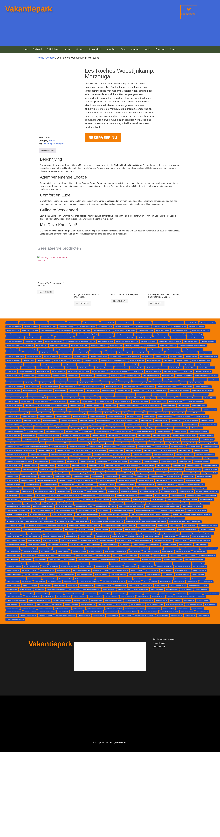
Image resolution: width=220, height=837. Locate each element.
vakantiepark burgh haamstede (78, 458)
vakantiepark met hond (143, 394)
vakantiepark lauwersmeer (59, 401)
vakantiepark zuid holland (156, 352)
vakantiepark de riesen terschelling (81, 443)
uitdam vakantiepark (112, 488)
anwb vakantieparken (202, 611)
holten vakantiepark (166, 570)
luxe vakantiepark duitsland (31, 551)
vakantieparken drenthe (116, 345)
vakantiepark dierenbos (98, 435)
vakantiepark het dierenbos (50, 420)
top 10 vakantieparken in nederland (44, 491)
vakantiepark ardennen (46, 476)
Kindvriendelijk (94, 49)
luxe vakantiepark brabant (48, 551)
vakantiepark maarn (107, 398)
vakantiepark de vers (156, 439)
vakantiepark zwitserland (31, 352)
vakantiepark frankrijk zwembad (80, 424)
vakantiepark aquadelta (111, 476)
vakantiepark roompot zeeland (90, 379)
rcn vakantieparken (133, 518)
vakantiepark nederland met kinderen (166, 386)
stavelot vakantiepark (210, 495)
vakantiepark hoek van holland (195, 413)
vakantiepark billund (102, 461)
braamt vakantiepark (12, 604)
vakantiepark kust (29, 405)
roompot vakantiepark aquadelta (86, 510)
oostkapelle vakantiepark (207, 529)
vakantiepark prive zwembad (14, 383)
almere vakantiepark (98, 615)
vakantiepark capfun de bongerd (35, 458)
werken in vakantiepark (108, 322)
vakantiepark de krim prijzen (127, 446)
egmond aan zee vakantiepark (178, 585)
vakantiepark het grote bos (201, 416)
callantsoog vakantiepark (80, 600)
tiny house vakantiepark (63, 491)
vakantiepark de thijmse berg (190, 439)
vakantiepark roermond (140, 379)
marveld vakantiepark (201, 544)
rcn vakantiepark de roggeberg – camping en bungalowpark (107, 521)
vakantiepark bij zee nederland (119, 461)
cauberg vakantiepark (143, 596)
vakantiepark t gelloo (186, 371)
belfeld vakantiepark (168, 608)
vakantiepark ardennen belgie (29, 476)
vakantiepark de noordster (173, 443)
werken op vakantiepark (74, 322)
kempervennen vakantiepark (31, 566)
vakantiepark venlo (71, 367)
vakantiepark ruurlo (61, 379)
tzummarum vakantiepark (154, 488)
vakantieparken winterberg (122, 326)
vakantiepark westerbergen (137, 360)
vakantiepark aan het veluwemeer (86, 484)
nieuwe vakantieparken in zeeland (16, 540)
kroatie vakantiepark (40, 559)
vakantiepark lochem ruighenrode (166, 398)
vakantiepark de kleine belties (46, 450)
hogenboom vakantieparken (182, 570)
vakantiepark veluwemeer (86, 367)
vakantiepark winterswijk (43, 360)
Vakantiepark (28, 9)
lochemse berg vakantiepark (151, 551)
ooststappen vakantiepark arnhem (188, 529)
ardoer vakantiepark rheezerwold (148, 611)
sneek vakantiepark (38, 499)
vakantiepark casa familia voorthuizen (17, 454)
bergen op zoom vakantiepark (95, 608)
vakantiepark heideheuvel (191, 420)
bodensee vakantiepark (71, 604)
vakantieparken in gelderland (105, 341)
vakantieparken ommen (162, 330)
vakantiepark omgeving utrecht (15, 386)
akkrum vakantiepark (176, 615)
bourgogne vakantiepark (27, 604)
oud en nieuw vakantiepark (86, 529)
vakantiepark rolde (125, 379)
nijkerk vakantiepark (184, 536)
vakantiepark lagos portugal (140, 401)
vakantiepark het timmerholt (97, 416)
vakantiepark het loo (149, 416)
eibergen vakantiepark (161, 585)
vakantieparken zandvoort (105, 326)
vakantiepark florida (154, 424)
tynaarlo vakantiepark (169, 488)
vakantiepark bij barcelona (145, 469)
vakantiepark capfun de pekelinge (205, 454)
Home (40, 57)
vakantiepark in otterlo (136, 409)
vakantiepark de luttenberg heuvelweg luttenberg (35, 446)
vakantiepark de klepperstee (210, 446)
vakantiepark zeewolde (80, 356)
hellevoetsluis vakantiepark (119, 574)
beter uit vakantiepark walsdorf (155, 604)
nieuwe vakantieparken (34, 540)
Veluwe (79, 49)
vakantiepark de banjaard (201, 450)
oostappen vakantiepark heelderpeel (148, 533)
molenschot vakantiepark (93, 544)
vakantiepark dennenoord (206, 435)
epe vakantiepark (72, 585)
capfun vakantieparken (158, 596)
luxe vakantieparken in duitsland (139, 548)
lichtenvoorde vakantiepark (183, 551)
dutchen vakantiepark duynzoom (91, 589)
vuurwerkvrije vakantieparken (142, 322)
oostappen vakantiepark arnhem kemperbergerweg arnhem (197, 533)
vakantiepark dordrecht (180, 431)
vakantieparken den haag (150, 345)
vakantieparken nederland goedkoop (87, 334)
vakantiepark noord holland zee (69, 386)
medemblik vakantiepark (185, 544)
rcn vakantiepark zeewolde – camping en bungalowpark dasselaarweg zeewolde (162, 518)
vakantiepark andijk (142, 476)
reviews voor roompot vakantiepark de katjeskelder (114, 514)
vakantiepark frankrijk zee (98, 424)
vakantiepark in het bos (194, 409)
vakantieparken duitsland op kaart (59, 345)
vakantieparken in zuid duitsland (103, 337)
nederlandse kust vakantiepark (143, 540)
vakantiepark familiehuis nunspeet (172, 424)
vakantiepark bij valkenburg (14, 465)
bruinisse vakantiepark (147, 600)
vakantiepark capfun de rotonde (184, 454)
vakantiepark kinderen (169, 405)
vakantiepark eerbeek (133, 428)
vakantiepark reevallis (186, 379)
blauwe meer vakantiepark (88, 604)
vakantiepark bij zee (135, 461)
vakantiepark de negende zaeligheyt (207, 443)
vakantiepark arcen (97, 476)
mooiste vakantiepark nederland (36, 544)
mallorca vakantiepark (45, 548)
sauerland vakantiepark (81, 503)
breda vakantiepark (189, 600)
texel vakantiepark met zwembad (148, 491)
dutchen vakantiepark (108, 589)
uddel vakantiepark (139, 488)
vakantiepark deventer (144, 435)
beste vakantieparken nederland (174, 604)
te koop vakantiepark (27, 495)
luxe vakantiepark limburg (13, 551)
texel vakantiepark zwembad (129, 491)
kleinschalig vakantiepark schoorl (130, 559)
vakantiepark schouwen (117, 375)
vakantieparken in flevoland (148, 341)
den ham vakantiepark (150, 593)
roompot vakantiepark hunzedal (64, 506)
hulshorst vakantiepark (115, 566)
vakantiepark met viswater (36, 394)
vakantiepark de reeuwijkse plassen (102, 443)
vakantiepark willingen (75, 360)
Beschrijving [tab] (47, 150)
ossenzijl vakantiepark (102, 529)
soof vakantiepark (25, 499)
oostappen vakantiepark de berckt (170, 533)
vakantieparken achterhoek (115, 349)
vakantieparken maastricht (177, 334)
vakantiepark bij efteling (193, 465)
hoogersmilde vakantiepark (29, 570)
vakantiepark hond (141, 413)
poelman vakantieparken (13, 529)
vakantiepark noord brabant (131, 386)
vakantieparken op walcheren (82, 330)
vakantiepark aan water (177, 480)
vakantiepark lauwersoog (41, 401)
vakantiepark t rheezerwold (153, 371)
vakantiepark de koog (194, 446)
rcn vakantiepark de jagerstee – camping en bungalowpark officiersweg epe (46, 525)
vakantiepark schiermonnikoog (151, 375)
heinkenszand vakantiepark (136, 574)
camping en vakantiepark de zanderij (16, 600)
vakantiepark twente (190, 367)
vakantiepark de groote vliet (81, 450)
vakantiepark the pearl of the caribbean (78, 371)
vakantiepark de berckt (185, 450)
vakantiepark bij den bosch (47, 469)
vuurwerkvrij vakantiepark (160, 322)
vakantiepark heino (176, 420)
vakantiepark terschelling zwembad (118, 371)
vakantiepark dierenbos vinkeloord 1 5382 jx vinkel (76, 435)
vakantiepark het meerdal (134, 416)
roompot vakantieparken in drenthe (179, 503)
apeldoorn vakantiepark (187, 611)
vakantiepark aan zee (161, 480)
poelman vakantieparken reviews (208, 525)
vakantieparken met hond (160, 334)
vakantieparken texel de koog (30, 330)
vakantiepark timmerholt (58, 371)
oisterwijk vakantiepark (86, 536)
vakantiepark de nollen (189, 443)
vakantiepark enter (12, 428)
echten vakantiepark (74, 589)
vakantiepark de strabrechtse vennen (16, 443)
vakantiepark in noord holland (153, 409)
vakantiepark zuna (95, 352)
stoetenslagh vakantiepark (194, 495)
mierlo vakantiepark (154, 544)
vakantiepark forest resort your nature (136, 424)
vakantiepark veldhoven (121, 367)
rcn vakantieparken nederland (117, 518)
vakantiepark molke (60, 390)
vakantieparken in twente (144, 337)
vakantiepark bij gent (178, 465)
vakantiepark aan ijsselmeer (49, 484)
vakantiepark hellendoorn (161, 420)
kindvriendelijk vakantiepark (163, 563)
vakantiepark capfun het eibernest (142, 454)
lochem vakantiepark (167, 551)
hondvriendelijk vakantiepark (100, 570)
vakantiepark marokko (54, 143)
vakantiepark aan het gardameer (145, 484)
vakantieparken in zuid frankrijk (84, 337)
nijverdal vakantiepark (169, 536)
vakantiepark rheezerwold (170, 379)
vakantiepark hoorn (128, 413)
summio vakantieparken (89, 495)
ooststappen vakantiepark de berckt (166, 529)
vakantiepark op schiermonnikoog (160, 383)
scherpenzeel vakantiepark (31, 503)
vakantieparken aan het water (172, 349)
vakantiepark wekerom (182, 360)
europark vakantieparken (13, 585)
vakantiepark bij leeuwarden (131, 465)
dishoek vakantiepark (90, 593)
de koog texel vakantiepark (33, 596)
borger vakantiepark (57, 604)
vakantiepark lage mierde (175, 401)
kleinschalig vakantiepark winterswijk (87, 559)
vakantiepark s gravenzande (45, 379)
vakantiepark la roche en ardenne (194, 401)
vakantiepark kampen (12, 409)
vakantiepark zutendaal (80, 352)
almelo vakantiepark (112, 615)
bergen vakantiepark (78, 608)
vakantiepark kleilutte (110, 405)
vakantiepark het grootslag (14, 420)
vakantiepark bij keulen (148, 465)
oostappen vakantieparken (35, 533)
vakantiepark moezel (138, 390)
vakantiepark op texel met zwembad (120, 383)
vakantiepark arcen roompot (62, 476)
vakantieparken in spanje (178, 337)
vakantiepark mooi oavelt (13, 390)
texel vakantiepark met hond (168, 491)
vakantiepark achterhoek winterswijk (46, 480)
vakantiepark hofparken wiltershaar (158, 413)
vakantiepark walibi (83, 364)
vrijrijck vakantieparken (177, 322)
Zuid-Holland (53, 49)
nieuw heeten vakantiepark (124, 540)
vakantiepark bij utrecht (30, 465)
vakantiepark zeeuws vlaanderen (98, 356)
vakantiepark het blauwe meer (69, 420)
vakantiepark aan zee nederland (106, 480)
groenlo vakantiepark (125, 578)
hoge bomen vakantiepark (48, 574)
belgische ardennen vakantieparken (134, 608)
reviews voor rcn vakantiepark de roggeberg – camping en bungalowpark (150, 514)
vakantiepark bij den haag (30, 469)
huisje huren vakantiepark (146, 566)
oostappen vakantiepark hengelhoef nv (103, 533)
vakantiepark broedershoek (193, 458)
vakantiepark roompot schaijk (109, 379)
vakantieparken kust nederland (15, 337)
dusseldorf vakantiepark (124, 589)
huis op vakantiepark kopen (182, 566)
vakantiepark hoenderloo (177, 413)
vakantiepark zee (147, 356)
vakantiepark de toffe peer (172, 439)
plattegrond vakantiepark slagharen (32, 529)
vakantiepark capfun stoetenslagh (82, 454)
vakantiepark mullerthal (186, 386)
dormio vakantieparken (172, 589)
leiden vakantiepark (145, 555)
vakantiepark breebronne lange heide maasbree (19, 461)
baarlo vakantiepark (198, 608)
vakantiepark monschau (45, 390)
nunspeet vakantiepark (118, 536)
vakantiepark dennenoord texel (161, 435)
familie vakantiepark (165, 581)
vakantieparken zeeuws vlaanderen (86, 326)
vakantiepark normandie (32, 386)
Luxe (25, 49)
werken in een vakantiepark (124, 322)
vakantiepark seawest (101, 375)
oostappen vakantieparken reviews (16, 533)
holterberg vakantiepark (152, 570)
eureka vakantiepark (45, 585)
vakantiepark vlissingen (13, 367)
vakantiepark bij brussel (98, 469)
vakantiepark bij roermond (96, 465)
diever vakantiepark (104, 593)
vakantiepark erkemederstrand (208, 424)
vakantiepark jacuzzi (59, 409)
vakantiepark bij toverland (47, 465)
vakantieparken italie (47, 337)
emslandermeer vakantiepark (103, 585)
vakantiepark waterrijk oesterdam (51, 364)
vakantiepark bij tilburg (63, 465)
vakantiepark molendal (108, 390)
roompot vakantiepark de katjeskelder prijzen (131, 506)
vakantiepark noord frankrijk (113, 386)
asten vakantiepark (63, 611)
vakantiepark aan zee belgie (145, 480)
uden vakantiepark (126, 488)
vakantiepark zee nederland (132, 356)
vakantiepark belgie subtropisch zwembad (82, 473)
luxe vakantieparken (156, 548)
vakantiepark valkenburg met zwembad (156, 367)
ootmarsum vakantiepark (147, 529)
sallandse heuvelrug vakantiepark (99, 503)
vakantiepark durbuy (196, 428)
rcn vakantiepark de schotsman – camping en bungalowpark (73, 521)
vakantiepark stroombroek (13, 375)
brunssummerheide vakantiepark (113, 600)
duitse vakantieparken (157, 589)
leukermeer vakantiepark (13, 555)
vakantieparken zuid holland (48, 326)
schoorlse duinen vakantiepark (141, 499)
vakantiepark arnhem (12, 476)
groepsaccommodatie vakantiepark (84, 578)
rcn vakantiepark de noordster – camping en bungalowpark (184, 521)
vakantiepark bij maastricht (113, 465)
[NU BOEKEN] (188, 9)
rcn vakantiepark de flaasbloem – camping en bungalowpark (119, 525)
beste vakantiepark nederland (194, 604)
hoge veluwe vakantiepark (31, 574)
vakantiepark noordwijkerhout (50, 386)
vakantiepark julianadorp (44, 409)
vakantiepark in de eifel (209, 409)
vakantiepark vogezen (187, 364)
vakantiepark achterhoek (65, 480)
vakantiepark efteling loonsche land (114, 428)
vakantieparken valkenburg (196, 326)
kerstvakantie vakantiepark (14, 566)
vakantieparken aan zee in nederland (135, 349)
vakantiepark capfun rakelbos (101, 454)
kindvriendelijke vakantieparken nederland (122, 563)
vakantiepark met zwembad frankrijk (16, 394)
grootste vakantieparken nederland (16, 578)
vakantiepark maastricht (92, 398)
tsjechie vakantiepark (200, 488)
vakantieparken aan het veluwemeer (192, 349)
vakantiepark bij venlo (185, 461)
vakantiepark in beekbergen (79, 413)
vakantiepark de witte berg (106, 439)
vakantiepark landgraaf (88, 401)
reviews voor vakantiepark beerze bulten (87, 514)
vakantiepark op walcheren (101, 383)
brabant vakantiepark (202, 600)
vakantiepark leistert (26, 401)
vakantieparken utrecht (13, 330)
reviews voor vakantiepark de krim (197, 510)
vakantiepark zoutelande (190, 352)
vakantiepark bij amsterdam (193, 469)
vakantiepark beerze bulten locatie (145, 473)
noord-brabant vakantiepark (135, 536)
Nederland (111, 49)
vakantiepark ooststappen (196, 383)
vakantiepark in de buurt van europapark (17, 413)
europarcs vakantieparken (30, 585)
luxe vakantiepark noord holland (190, 548)
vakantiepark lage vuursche (158, 401)
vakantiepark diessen (29, 435)
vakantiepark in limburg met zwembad (174, 409)
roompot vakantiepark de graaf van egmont (18, 510)
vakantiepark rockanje (155, 379)
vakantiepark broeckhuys (210, 458)
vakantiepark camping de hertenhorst (57, 458)
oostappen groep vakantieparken (31, 536)
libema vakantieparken (199, 551)
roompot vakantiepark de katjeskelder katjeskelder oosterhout (162, 506)
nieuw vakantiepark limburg (107, 540)
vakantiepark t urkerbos (137, 371)
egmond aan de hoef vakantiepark (198, 585)
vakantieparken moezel (106, 334)
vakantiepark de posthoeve (138, 443)
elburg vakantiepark (134, 585)
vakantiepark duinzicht (72, 431)
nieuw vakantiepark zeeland (50, 540)
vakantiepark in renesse (121, 409)
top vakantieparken (27, 491)
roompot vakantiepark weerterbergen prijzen (18, 506)
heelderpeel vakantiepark (153, 574)
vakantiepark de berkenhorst (168, 450)
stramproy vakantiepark (161, 495)
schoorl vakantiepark (158, 499)
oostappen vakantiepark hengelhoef (125, 533)
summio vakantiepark (146, 495)
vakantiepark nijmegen (148, 386)
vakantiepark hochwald (13, 416)
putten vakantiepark (175, 525)
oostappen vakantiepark (13, 536)
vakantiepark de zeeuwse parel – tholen (65, 439)
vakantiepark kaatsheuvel (28, 409)
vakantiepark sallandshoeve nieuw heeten (206, 375)
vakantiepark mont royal (29, 390)
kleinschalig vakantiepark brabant (79, 563)
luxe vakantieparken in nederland (118, 548)
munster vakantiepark (180, 540)
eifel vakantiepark (147, 585)
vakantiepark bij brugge (114, 469)
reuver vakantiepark (80, 518)
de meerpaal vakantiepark (211, 593)
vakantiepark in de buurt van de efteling (41, 413)
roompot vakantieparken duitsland (200, 503)
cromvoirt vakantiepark (79, 596)
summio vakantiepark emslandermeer (127, 495)
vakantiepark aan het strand (106, 484)
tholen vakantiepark (113, 491)
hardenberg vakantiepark (182, 574)
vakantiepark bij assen (161, 469)
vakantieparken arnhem (45, 349)
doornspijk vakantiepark (13, 593)
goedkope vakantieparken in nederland (162, 578)
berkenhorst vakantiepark (45, 608)
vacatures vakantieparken (31, 488)
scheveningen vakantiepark (14, 503)
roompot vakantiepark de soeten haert (106, 506)
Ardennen (135, 49)
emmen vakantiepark (120, 585)
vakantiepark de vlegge (141, 439)
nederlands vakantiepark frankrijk (163, 540)
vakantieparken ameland (98, 349)
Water (147, 49)
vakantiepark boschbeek (57, 461)
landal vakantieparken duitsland (207, 555)
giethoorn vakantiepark (13, 581)
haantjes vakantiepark (198, 574)
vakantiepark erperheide (190, 424)
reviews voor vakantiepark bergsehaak (62, 514)
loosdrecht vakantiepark (95, 551)
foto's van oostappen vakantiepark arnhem (114, 581)
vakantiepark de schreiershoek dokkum (57, 443)
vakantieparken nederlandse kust (200, 330)
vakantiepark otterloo (84, 383)
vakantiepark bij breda (129, 469)
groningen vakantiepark (50, 578)
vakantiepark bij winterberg (151, 461)
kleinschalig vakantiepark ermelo (58, 563)
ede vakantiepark (39, 589)
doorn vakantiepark (28, 593)
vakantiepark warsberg (69, 364)
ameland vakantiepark (84, 615)
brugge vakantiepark (161, 600)
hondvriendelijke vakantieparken (81, 570)
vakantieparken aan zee (154, 349)
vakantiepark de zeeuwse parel (87, 439)
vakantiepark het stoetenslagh (116, 416)
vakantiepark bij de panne (64, 469)
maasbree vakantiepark (77, 548)
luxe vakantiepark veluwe (171, 548)
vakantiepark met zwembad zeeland (157, 390)
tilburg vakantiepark (78, 491)
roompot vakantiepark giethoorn (84, 506)
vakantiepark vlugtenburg (202, 364)
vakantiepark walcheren (98, 364)
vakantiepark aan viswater (193, 480)
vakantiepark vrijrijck (131, 364)
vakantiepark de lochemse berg (77, 446)
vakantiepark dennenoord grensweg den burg (184, 435)
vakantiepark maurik (173, 394)
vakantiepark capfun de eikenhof (15, 458)
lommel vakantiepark (134, 551)
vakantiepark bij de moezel (81, 469)
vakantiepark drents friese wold (123, 431)
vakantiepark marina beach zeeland (16, 398)
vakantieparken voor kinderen (178, 326)
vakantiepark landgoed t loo (105, 401)
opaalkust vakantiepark (131, 529)
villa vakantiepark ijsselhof (207, 322)
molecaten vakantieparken (110, 544)
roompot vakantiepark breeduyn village (43, 510)
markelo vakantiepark (12, 548)
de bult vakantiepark (48, 596)
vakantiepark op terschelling (141, 383)
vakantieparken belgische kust (168, 345)
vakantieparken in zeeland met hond (125, 337)
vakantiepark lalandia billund (122, 401)
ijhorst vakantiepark (101, 566)
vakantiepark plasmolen (31, 383)
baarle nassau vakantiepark (14, 611)
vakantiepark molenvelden (76, 390)
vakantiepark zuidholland (124, 352)
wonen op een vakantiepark (57, 322)
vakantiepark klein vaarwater (94, 405)
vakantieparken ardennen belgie (63, 349)
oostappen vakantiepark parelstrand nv (56, 533)
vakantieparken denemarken (132, 345)
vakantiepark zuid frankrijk (173, 352)
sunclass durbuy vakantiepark (71, 495)
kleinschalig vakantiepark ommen (173, 559)
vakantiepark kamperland (198, 405)
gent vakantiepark (26, 581)
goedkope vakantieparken (182, 578)
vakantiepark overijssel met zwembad (66, 383)
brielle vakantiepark (175, 600)
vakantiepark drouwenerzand (103, 431)
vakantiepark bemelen (45, 473)
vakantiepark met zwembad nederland (202, 390)
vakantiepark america (188, 476)
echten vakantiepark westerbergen (56, 589)
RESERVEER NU (103, 137)
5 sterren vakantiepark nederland (15, 619)
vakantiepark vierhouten (56, 367)
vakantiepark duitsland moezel (35, 431)
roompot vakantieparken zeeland (134, 503)
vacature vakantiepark (63, 488)
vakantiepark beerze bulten (191, 473)
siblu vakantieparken (88, 499)
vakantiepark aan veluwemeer (15, 484)
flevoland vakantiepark (134, 581)
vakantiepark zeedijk (116, 356)
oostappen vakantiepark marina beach (79, 533)
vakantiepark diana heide (128, 435)
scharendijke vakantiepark (65, 503)
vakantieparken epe (28, 345)
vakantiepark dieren (113, 435)
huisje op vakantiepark (131, 566)
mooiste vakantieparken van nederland (200, 540)
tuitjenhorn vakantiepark (185, 488)
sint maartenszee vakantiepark (55, 499)
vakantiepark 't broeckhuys (14, 488)
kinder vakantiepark (198, 563)
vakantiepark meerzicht (159, 394)
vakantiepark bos (72, 461)
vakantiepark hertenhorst (103, 420)
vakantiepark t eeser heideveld (203, 371)
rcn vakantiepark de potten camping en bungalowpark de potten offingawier (146, 521)
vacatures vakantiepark (47, 488)
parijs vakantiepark (70, 529)
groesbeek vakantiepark (65, 578)
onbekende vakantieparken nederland (53, 536)
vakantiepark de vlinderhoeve (124, 439)
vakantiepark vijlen (42, 367)
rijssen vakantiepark (103, 510)
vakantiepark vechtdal (137, 367)
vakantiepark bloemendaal (87, 461)
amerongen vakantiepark (45, 615)
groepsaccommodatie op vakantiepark (107, 578)
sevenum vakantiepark (103, 499)
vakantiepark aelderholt (27, 480)
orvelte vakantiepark (116, 529)
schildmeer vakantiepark (206, 499)
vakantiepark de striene (207, 439)
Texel (123, 49)
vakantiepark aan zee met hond (126, 480)
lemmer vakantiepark (131, 555)
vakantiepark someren (59, 375)
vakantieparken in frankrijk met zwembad (127, 341)
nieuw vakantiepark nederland (88, 540)
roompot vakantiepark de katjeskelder (192, 506)
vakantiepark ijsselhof (95, 413)
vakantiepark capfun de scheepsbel (163, 454)
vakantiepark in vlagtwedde (104, 409)
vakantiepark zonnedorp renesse (15, 356)
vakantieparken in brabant (191, 341)
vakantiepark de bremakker (99, 450)
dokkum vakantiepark (56, 593)
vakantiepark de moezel (13, 446)
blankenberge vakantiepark (105, 604)
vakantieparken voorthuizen (160, 326)
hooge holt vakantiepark (63, 570)
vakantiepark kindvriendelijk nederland (129, 405)
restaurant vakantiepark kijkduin (97, 518)
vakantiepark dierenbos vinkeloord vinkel (48, 435)
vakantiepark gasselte (62, 424)
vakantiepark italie (73, 409)
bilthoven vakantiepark (121, 604)
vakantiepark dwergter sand (164, 428)
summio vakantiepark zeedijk (106, 495)
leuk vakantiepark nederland (65, 555)
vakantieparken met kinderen (142, 334)
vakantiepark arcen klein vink (81, 476)
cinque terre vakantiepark (127, 596)
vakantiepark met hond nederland (125, 394)
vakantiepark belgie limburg (125, 473)
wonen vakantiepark (41, 322)
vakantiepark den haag (46, 439)
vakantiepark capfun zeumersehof (39, 454)
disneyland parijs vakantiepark (73, 593)
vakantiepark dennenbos (13, 439)
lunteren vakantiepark (64, 551)
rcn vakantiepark (162, 525)
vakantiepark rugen (74, 379)
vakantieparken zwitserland (14, 326)
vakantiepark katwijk (183, 405)
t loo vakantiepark (40, 495)
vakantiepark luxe (120, 398)
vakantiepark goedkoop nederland (44, 424)
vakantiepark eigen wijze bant (78, 428)
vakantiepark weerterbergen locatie (201, 360)
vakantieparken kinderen (32, 337)
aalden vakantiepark (203, 615)
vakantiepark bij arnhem (176, 469)
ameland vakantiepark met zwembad (65, 615)
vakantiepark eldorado (41, 428)
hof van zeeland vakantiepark (66, 574)
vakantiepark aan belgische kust (165, 484)
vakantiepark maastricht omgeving (73, 398)
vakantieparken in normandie (14, 341)
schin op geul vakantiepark (190, 499)
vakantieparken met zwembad (124, 334)
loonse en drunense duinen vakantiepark (115, 551)
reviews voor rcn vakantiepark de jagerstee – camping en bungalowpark (26, 518)
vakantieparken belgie (12, 349)
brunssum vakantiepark (132, 600)
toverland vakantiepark (13, 491)
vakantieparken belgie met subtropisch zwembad (192, 345)
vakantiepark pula (213, 379)
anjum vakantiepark (12, 615)
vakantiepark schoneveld (133, 375)
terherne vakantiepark (12, 495)
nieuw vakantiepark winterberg (69, 540)
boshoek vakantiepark (42, 604)
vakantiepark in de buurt (62, 413)
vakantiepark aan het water (67, 484)
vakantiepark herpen (146, 420)
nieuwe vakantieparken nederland (201, 536)
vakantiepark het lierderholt (165, 416)
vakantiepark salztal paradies (184, 375)
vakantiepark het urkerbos (80, 416)
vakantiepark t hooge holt (170, 371)
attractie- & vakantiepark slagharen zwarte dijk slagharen (40, 611)
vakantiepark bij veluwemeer (201, 461)
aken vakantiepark (190, 615)
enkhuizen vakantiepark (86, 585)
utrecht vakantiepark (98, 488)
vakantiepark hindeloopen (29, 416)
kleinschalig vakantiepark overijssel (151, 559)
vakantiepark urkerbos (176, 367)
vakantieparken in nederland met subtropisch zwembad (80, 341)
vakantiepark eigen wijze (95, 428)
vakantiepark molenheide (92, 390)
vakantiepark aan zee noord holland (85, 480)
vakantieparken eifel (41, 345)
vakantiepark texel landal (98, 371)
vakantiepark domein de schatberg (198, 431)
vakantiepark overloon (47, 383)
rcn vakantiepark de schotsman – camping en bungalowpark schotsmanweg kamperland (30, 521)
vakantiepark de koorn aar (178, 446)
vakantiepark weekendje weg (14, 364)
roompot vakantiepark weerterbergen (43, 506)
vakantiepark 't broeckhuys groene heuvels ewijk (190, 484)
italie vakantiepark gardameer (69, 566)
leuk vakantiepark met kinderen (84, 555)
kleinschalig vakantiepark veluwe (109, 559)
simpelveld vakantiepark (73, 499)
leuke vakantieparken (28, 555)
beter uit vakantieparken (137, 604)
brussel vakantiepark (96, 600)
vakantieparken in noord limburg (33, 341)
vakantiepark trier (11, 371)
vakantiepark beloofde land (61, 473)
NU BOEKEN (188, 14)
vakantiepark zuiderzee (140, 352)
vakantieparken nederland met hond (40, 334)
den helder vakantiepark (135, 593)
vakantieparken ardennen (81, 349)
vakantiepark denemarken (30, 439)
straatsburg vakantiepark (177, 495)
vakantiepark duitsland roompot (15, 431)
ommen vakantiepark (71, 536)
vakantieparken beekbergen (29, 349)
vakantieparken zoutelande (66, 326)
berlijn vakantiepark (210, 604)
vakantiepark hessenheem (87, 420)
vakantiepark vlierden (28, 367)
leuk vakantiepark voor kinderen (46, 555)
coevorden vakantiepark (111, 596)
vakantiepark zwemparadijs (48, 352)
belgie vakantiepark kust (153, 608)
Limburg (67, 49)
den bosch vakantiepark (166, 593)
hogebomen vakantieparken (14, 574)
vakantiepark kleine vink (76, 405)
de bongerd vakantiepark (63, 596)
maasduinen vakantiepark (60, 548)
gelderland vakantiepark (54, 581)
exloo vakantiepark (179, 581)
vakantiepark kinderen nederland (151, 405)
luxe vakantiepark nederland (209, 548)
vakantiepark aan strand (32, 484)
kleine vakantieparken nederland (99, 563)
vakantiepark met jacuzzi (86, 394)
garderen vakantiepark (70, 581)
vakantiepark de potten (121, 443)
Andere (173, 49)
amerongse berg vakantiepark (28, 615)
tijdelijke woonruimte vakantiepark (96, 491)
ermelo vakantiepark (59, 585)
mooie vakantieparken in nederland (57, 544)
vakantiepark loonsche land (135, 398)
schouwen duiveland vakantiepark (121, 499)
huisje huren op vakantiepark (164, 566)
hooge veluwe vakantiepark (47, 570)
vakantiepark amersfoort (173, 476)
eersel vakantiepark (12, 589)
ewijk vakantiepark (192, 581)
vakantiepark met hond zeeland (105, 394)
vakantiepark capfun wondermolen (60, 454)
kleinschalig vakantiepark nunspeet (194, 559)
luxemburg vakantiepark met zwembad (96, 548)
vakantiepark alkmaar (12, 480)
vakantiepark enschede (26, 428)
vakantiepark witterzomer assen (208, 356)
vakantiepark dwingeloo (148, 428)
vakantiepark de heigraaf (63, 450)
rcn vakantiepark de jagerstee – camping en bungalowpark (84, 525)
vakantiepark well (168, 360)
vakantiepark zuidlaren (109, 352)
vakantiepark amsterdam (156, 476)
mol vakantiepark (124, 544)
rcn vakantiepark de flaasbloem (146, 525)
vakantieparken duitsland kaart (79, 345)
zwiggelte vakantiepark (26, 322)
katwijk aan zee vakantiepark (50, 566)
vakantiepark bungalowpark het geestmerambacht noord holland (107, 458)
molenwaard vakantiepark (76, 544)
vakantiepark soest (73, 375)
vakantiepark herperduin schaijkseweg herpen (126, 420)
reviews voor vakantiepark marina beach (146, 510)
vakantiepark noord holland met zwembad (92, 386)
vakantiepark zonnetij (205, 352)
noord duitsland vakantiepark (153, 536)
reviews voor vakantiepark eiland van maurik (172, 510)
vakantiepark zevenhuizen (34, 356)
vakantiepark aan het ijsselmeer (125, 484)
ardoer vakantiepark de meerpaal (169, 611)
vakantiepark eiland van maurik (58, 428)
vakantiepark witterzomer (13, 360)
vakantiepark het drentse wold (32, 420)
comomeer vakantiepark (95, 596)
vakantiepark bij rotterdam (79, 465)
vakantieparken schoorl (65, 330)
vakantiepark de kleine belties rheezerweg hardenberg (21, 450)
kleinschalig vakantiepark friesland (37, 563)
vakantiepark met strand (53, 394)
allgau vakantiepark (126, 615)
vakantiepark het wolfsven (63, 416)
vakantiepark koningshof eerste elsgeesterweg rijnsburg (52, 405)
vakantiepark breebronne (41, 461)
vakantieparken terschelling (48, 330)
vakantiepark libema (209, 398)
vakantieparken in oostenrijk (195, 337)
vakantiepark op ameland (179, 383)
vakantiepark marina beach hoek (37, 398)
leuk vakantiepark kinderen (103, 555)
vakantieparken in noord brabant (53, 341)
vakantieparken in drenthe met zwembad (170, 341)
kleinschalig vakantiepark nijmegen (16, 563)
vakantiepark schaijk (167, 375)
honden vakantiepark (136, 570)
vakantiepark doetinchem (13, 435)
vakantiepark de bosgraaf (116, 450)
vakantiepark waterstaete (32, 364)
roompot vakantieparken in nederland (156, 503)
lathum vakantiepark (190, 555)
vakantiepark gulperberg (13, 424)
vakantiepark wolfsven (191, 356)
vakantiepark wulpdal (176, 356)
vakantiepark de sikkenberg (37, 443)
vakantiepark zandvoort (161, 356)
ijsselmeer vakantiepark (86, 566)
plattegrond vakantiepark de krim (53, 529)
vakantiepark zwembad (65, 352)
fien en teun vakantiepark (150, 581)
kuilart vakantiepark (26, 559)
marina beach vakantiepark (28, 548)
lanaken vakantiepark (12, 559)
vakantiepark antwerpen (127, 476)
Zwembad (159, 49)
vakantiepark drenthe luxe (163, 431)
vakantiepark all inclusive (204, 476)
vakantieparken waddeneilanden (141, 326)
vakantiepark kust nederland (14, 405)
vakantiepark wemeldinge (154, 360)
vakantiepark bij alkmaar (210, 469)
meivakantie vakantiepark (169, 544)
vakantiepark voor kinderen (170, 364)
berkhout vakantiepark (12, 608)
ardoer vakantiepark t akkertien (128, 611)
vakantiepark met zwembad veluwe (179, 390)
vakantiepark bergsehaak (29, 473)
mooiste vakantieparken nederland (16, 544)
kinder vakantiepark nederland (182, 563)
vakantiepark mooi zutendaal (202, 386)
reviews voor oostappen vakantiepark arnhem (60, 518)
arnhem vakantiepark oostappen (93, 611)
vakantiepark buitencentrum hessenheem (138, 458)
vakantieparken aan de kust (14, 352)
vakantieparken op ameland (146, 330)
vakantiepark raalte (200, 379)
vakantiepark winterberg (60, 360)
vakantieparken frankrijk (13, 345)
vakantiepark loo (150, 398)
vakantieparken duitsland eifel (98, 345)
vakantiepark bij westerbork (168, 461)
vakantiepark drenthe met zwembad (144, 431)
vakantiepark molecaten (124, 390)
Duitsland (37, 49)
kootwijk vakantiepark (54, 559)
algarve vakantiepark (162, 615)
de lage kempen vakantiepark (14, 596)
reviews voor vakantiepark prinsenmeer (122, 510)
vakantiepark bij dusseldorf (210, 465)
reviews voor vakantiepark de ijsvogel (17, 514)
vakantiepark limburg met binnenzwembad (190, 398)
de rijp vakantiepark (181, 593)
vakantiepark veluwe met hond (104, 367)
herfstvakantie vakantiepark (84, 574)
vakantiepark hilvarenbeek (46, 416)
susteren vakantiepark (54, 495)
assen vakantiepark (76, 611)
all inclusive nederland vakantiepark (144, 615)
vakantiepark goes (27, 424)
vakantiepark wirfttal (28, 360)
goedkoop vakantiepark (198, 578)
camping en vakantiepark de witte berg (39, 600)
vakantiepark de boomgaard (133, 450)
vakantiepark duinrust (87, 431)
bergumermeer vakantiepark (62, 608)
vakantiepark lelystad (12, 401)
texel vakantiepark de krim (186, 491)
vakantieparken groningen (207, 341)
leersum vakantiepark (175, 555)
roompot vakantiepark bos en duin (65, 510)
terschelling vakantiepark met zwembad (206, 491)
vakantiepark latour (74, 401)
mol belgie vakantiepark (139, 544)
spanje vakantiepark (12, 499)
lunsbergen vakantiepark (79, 551)
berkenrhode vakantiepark (28, 608)
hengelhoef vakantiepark (101, 574)
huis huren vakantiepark (199, 566)
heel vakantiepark (168, 574)
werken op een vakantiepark (91, 322)
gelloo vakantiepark (40, 581)
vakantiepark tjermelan (43, 371)
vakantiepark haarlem (207, 420)
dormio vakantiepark (187, 589)
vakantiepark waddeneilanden (115, 364)
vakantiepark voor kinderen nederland (150, 364)
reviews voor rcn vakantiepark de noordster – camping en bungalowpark (192, 514)
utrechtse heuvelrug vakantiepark (81, 488)
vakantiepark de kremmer (144, 446)
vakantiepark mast (187, 394)
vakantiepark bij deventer (13, 469)
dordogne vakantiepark (202, 589)
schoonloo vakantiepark (173, 499)
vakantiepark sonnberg (44, 375)
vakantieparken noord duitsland (180, 330)
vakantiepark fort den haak (116, 424)
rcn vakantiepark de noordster (15, 525)
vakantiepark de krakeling (161, 446)
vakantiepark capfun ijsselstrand (121, 454)
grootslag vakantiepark (34, 578)
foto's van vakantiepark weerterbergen (89, 581)
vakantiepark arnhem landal (209, 473)
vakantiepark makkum (55, 398)
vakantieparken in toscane (162, 337)
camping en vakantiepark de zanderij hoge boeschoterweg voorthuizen (186, 596)
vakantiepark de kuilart (110, 446)
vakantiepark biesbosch (13, 473)
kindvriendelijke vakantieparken (145, 563)
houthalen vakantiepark (13, 570)
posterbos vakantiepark (190, 525)
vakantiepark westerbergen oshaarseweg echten (113, 360)
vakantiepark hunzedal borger (112, 413)
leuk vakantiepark (117, 555)
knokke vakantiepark (69, 559)
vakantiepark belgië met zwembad (106, 473)
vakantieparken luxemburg (195, 334)
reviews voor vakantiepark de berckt (39, 514)
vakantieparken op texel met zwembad (125, 330)
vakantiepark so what (87, 375)
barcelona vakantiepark (183, 608)
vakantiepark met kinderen (70, 394)
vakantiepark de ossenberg (155, 443)
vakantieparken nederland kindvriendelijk (64, 334)
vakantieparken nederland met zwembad (17, 334)
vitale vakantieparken (191, 322)
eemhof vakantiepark (25, 589)
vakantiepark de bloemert (150, 450)
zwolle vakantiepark (12, 322)
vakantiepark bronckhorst (176, 458)
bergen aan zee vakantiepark (114, 608)
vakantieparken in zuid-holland (64, 337)
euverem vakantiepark (206, 581)
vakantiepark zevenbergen (51, 356)
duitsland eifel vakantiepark (141, 589)
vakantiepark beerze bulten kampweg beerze (169, 473)
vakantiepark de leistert (95, 446)
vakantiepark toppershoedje (26, 371)
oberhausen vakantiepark (102, 536)
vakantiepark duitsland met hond (54, 431)
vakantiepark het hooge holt (183, 416)
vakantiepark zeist (66, 356)
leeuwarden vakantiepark (160, 555)
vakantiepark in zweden (87, 409)
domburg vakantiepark (42, 593)
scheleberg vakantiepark (48, 503)
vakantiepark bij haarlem (163, 465)
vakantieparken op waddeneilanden (102, 330)
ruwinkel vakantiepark (117, 503)
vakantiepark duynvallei (181, 428)
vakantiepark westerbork (91, 360)
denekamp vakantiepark (119, 593)
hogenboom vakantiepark (199, 570)
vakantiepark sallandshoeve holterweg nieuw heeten (20, 379)
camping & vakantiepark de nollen (62, 600)
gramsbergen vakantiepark (141, 578)
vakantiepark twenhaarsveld (206, 367)
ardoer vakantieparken (111, 611)
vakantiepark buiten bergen (159, 458)
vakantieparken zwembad (31, 326)
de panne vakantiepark (195, 593)
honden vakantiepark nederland (120, 570)
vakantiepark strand (29, 375)
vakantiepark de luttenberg (59, 446)
